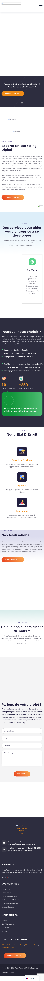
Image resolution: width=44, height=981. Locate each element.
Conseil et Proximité (22, 460)
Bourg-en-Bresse (8, 947)
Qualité (22, 486)
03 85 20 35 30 (14, 841)
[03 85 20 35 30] (4, 842)
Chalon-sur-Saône (31, 945)
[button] (38, 103)
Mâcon (4, 945)
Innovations (22, 511)
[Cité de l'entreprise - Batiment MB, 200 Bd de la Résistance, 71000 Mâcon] (4, 849)
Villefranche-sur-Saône (15, 945)
